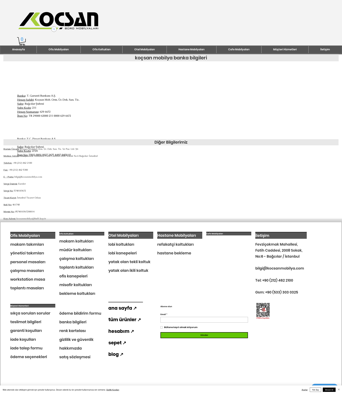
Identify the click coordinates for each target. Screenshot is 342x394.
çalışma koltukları (76, 258)
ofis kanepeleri (73, 276)
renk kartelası (72, 330)
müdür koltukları (75, 250)
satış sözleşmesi (74, 357)
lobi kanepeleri (122, 253)
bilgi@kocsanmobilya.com (28, 176)
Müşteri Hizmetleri (19, 305)
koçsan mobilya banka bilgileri (171, 57)
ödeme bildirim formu (80, 313)
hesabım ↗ (121, 331)
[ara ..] (54, 29)
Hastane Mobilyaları (176, 235)
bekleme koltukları (77, 293)
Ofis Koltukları (66, 233)
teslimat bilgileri (25, 322)
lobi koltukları (121, 244)
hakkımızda (70, 348)
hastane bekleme (174, 253)
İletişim (262, 235)
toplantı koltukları (76, 267)
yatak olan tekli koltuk (129, 261)
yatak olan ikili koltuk (128, 270)
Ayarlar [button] (305, 389)
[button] (22, 41)
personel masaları (27, 262)
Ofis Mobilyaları (25, 235)
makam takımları (27, 244)
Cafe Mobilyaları (214, 233)
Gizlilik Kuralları (112, 389)
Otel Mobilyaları (123, 235)
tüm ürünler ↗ (124, 319)
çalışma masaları (27, 270)
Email (163, 314)
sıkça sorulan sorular (30, 313)
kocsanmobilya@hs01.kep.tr (31, 218)
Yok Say (315, 389)
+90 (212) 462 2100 (277, 280)
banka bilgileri (72, 322)
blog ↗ (115, 354)
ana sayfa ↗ (122, 308)
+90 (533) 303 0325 (281, 292)
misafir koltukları (75, 284)
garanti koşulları (26, 330)
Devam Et (329, 389)
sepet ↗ (117, 343)
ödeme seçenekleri (28, 356)
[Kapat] (338, 390)
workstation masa (27, 279)
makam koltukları (76, 241)
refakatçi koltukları (175, 244)
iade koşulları (23, 339)
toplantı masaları (27, 288)
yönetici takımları (27, 253)
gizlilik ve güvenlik (76, 339)
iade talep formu (26, 348)
